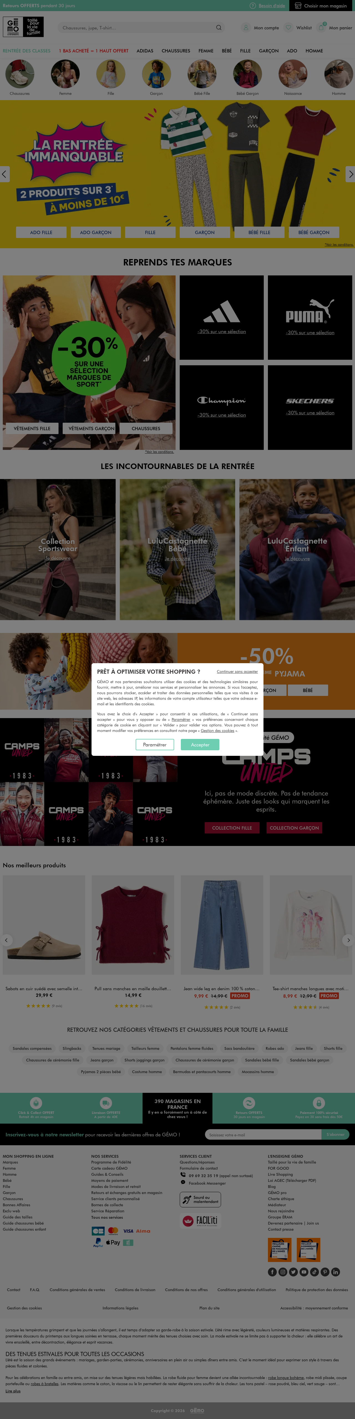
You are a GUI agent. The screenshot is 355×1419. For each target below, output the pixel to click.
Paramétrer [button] (181, 719)
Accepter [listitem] (200, 744)
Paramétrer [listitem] (154, 744)
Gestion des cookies (217, 730)
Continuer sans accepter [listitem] (237, 671)
